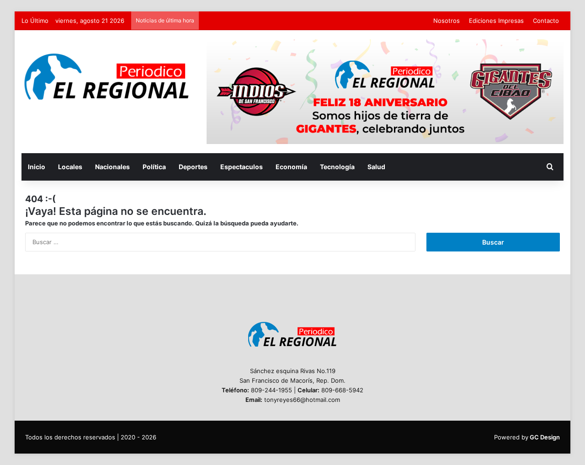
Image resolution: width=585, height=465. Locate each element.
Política (154, 167)
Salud (376, 167)
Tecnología (337, 167)
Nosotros (446, 20)
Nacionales (112, 167)
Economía (291, 167)
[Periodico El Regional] (107, 76)
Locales (70, 167)
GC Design (545, 437)
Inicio (36, 167)
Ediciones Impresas (496, 20)
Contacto (546, 20)
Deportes (193, 167)
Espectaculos (241, 167)
